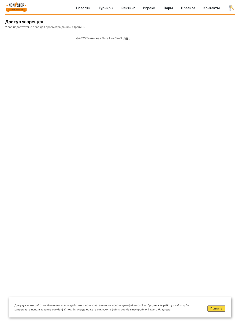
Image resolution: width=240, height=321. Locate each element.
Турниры (106, 8)
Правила (188, 8)
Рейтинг (128, 8)
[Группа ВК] (126, 38)
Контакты (211, 8)
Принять (216, 308)
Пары (168, 8)
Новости (83, 8)
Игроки (149, 8)
